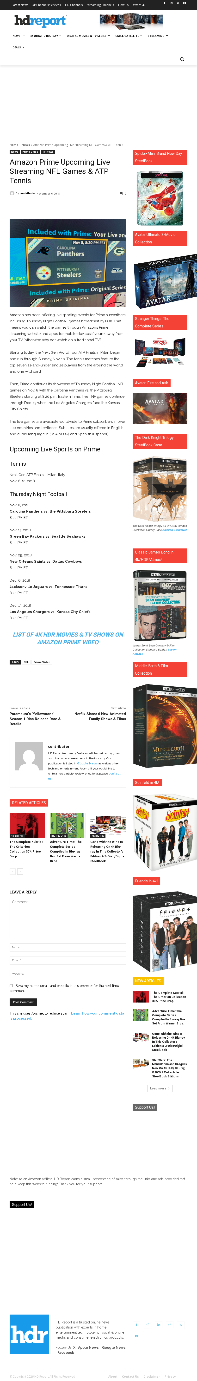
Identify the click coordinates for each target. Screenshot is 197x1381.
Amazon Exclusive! (174, 530)
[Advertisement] (98, 101)
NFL (26, 662)
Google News (87, 763)
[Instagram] (171, 3)
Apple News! (88, 1347)
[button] (181, 59)
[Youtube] (184, 3)
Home (14, 145)
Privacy (170, 1376)
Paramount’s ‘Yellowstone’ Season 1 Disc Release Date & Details (35, 719)
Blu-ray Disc (58, 835)
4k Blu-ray (17, 835)
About (112, 1376)
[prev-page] (13, 871)
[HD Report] (41, 21)
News (26, 145)
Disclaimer (151, 1376)
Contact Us (130, 1376)
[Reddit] (169, 1325)
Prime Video (30, 151)
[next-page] (20, 871)
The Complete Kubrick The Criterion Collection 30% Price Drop (169, 997)
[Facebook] (164, 3)
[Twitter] (178, 3)
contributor (28, 193)
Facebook (65, 1353)
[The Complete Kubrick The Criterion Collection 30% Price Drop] (27, 825)
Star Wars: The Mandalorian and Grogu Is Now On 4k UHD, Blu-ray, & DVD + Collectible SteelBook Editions (169, 1068)
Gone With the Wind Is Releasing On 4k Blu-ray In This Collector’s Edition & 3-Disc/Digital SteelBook (107, 851)
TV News (48, 151)
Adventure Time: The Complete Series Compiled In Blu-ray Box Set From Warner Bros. (66, 851)
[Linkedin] (158, 1325)
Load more (158, 1088)
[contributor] (13, 193)
